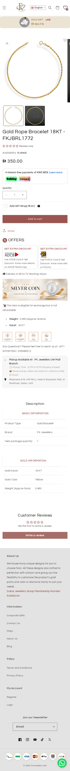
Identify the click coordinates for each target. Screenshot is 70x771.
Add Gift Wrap (22, 206)
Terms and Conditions (19, 668)
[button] (4, 7)
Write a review (35, 535)
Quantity (7, 188)
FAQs (10, 631)
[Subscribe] (53, 727)
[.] (25, 22)
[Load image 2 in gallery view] (35, 116)
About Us (12, 639)
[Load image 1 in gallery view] (13, 116)
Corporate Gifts (16, 615)
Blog (9, 646)
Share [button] (11, 231)
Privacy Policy (15, 675)
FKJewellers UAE (39, 766)
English (38, 7)
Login (10, 705)
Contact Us (13, 623)
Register (12, 697)
